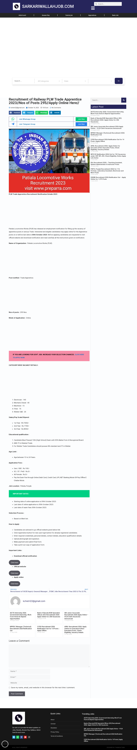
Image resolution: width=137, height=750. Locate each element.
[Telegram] (13, 737)
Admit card (22, 15)
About (52, 719)
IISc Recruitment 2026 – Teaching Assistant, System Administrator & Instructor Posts (106, 163)
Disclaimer (54, 728)
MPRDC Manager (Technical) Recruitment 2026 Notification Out (21, 628)
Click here (14, 562)
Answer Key (46, 15)
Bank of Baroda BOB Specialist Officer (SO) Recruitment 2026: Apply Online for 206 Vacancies (48, 615)
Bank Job (115, 15)
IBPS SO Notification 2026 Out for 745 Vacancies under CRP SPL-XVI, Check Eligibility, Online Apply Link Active (108, 156)
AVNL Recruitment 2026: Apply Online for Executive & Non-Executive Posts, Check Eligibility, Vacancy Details (75, 629)
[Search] (123, 100)
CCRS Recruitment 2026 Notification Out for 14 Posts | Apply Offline (48, 628)
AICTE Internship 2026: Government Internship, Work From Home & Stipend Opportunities (20, 616)
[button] (15, 113)
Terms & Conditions (57, 736)
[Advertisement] (60, 32)
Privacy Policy (55, 732)
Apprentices (92, 15)
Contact (53, 723)
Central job (69, 15)
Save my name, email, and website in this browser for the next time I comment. (43, 688)
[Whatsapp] (17, 737)
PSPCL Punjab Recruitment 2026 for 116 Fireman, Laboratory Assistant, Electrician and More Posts (107, 171)
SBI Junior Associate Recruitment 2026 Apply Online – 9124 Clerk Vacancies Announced (76, 616)
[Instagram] (29, 737)
